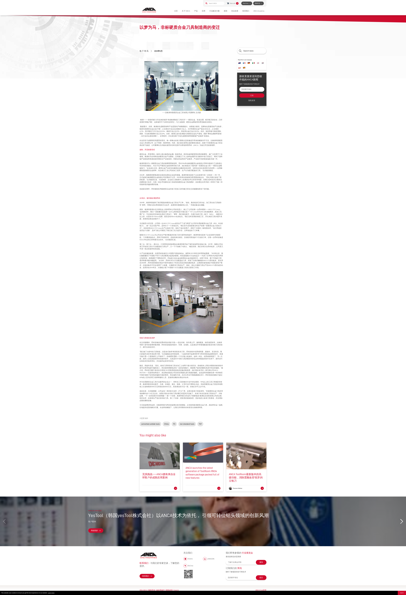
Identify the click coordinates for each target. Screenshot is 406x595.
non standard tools (187, 424)
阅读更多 (94, 530)
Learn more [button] (51, 593)
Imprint (176, 590)
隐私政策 (251, 100)
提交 (261, 577)
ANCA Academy (258, 11)
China (166, 424)
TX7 (200, 424)
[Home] (149, 10)
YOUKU (190, 559)
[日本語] (258, 63)
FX (174, 424)
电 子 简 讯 (144, 51)
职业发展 (234, 11)
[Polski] (239, 67)
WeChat (190, 566)
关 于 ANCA (186, 11)
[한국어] (262, 63)
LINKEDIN (210, 559)
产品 (196, 11)
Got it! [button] (401, 593)
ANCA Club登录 (260, 590)
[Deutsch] (248, 63)
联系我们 (245, 11)
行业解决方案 (214, 11)
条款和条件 (160, 590)
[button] (401, 521)
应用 (203, 11)
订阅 (251, 95)
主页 (176, 11)
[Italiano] (253, 63)
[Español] (244, 67)
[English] (239, 63)
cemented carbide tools (150, 424)
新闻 (225, 11)
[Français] (244, 63)
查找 (261, 562)
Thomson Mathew (237, 488)
